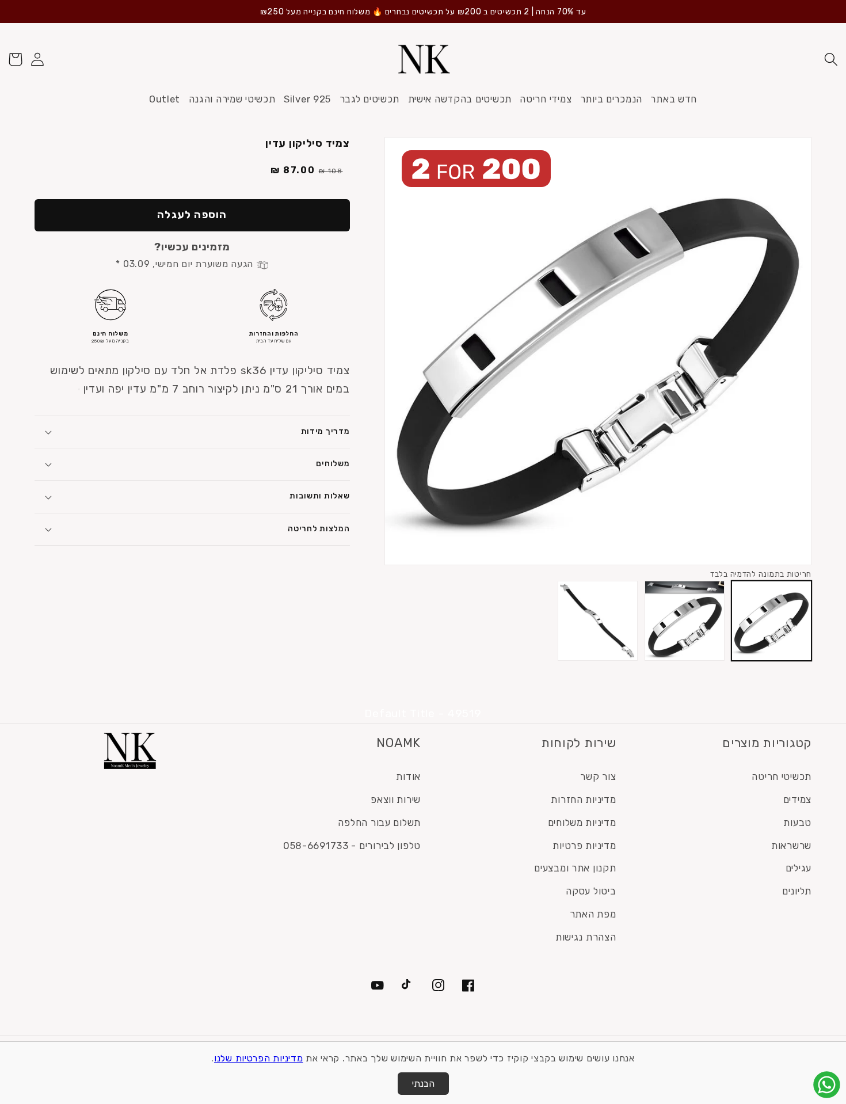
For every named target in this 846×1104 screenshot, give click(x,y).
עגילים (798, 868)
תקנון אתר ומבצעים (575, 868)
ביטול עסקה (591, 891)
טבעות (797, 822)
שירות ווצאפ (396, 799)
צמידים (797, 799)
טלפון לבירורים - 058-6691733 (352, 845)
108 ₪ (331, 171)
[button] (830, 59)
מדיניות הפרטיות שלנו (258, 1058)
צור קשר (598, 776)
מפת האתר (593, 914)
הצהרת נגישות (585, 937)
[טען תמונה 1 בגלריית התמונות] (771, 621)
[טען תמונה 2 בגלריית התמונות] (685, 621)
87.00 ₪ (292, 170)
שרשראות (791, 845)
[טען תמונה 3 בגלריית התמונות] (598, 621)
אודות (408, 776)
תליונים (796, 891)
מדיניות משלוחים (582, 822)
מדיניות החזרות (583, 799)
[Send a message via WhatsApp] (826, 1084)
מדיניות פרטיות (584, 845)
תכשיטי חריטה (781, 776)
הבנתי (423, 1083)
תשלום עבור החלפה (379, 822)
